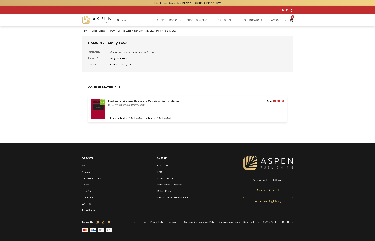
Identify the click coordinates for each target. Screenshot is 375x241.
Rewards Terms (251, 222)
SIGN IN (284, 10)
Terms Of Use (140, 222)
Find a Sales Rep (165, 178)
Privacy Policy (157, 222)
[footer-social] (97, 222)
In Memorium (89, 197)
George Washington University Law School (132, 52)
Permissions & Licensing (169, 184)
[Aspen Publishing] (96, 20)
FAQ (159, 172)
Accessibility (174, 222)
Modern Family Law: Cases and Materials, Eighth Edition (143, 101)
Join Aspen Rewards (167, 3)
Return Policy (164, 191)
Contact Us (163, 165)
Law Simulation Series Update (172, 197)
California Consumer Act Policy (199, 222)
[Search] (118, 20)
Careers (86, 184)
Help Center (88, 191)
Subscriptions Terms (229, 222)
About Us (87, 165)
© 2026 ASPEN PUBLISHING (278, 222)
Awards (86, 172)
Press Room (88, 210)
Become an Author (92, 178)
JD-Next (86, 204)
